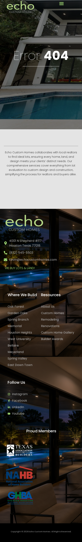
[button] (61, 3)
